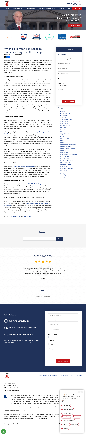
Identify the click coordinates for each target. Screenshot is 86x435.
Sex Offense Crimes (65, 172)
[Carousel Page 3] (46, 285)
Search (60, 239)
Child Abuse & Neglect (66, 119)
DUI (61, 131)
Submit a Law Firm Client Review (43, 296)
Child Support (64, 123)
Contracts (63, 127)
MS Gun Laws (64, 152)
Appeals (62, 111)
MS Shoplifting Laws (66, 156)
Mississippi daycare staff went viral (24, 166)
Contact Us (77, 8)
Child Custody (64, 121)
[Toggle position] (79, 392)
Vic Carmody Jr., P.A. (21, 424)
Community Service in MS (67, 125)
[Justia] (5, 396)
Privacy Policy (53, 375)
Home (7, 8)
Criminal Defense (30, 8)
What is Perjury (64, 176)
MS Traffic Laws (64, 158)
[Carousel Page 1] (39, 285)
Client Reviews (43, 255)
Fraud (62, 137)
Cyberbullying (64, 129)
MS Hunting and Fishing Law (68, 154)
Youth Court (63, 178)
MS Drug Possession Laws (67, 148)
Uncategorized (64, 174)
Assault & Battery (65, 113)
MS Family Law (64, 150)
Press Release (64, 166)
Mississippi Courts (65, 162)
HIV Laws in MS (64, 139)
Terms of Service (63, 375)
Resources (61, 8)
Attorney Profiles (17, 8)
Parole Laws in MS (65, 164)
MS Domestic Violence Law (68, 144)
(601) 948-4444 (74, 4)
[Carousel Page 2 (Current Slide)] (43, 285)
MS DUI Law (27, 216)
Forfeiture (63, 135)
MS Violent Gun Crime (66, 160)
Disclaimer (46, 375)
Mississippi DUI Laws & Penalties (46, 8)
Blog (69, 8)
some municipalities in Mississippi (32, 184)
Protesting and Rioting (66, 168)
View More (43, 290)
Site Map (72, 375)
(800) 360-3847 (15, 390)
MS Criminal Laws (15, 216)
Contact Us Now (76, 2)
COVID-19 (63, 117)
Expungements (64, 133)
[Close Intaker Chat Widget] (81, 392)
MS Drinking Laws (65, 146)
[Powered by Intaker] (75, 432)
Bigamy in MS (64, 115)
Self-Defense (64, 170)
